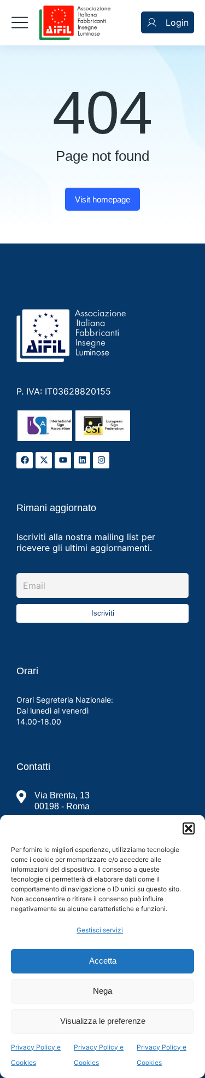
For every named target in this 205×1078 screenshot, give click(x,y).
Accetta (102, 960)
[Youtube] (63, 460)
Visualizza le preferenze (102, 1020)
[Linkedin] (82, 460)
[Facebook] (24, 460)
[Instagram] (101, 460)
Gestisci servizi (100, 930)
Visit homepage (102, 199)
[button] (188, 828)
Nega (102, 990)
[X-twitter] (44, 460)
